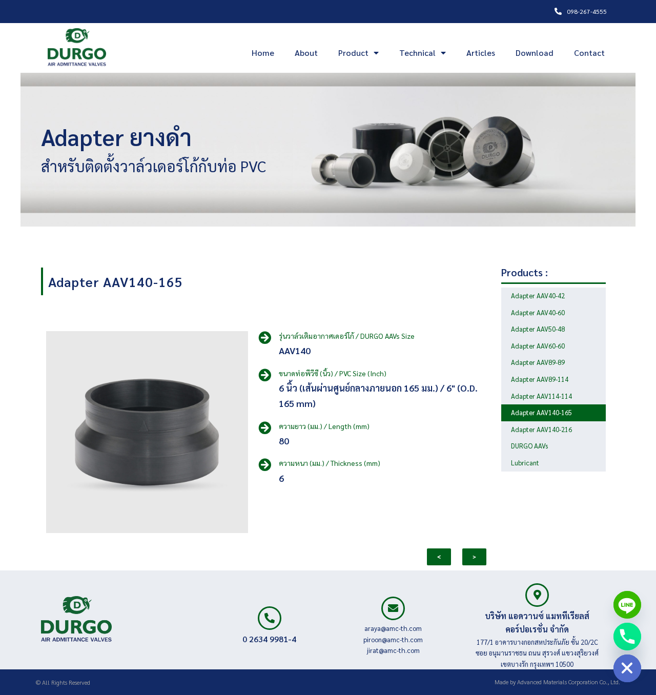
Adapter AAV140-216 (541, 429)
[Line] (627, 605)
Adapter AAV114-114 (541, 396)
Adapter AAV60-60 (538, 345)
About (306, 52)
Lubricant (525, 462)
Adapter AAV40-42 (538, 295)
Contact (589, 52)
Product (353, 52)
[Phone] (627, 636)
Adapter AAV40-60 (538, 312)
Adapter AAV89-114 (539, 379)
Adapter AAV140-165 (115, 281)
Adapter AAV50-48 (538, 328)
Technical (417, 52)
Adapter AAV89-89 (538, 362)
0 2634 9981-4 (269, 638)
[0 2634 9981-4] (269, 618)
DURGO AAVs (529, 445)
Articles (480, 52)
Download (535, 52)
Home (263, 52)
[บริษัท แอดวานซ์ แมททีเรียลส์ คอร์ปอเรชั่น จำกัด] (537, 595)
